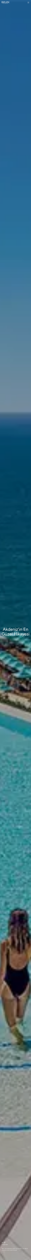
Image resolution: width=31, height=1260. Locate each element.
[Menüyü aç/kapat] (28, 3)
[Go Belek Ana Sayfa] (6, 2)
